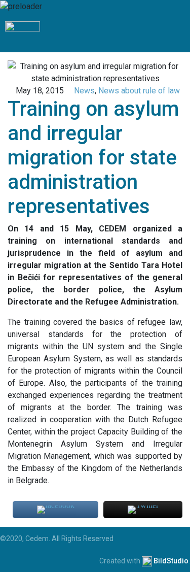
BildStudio (171, 561)
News (84, 90)
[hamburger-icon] (178, 32)
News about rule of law (139, 90)
